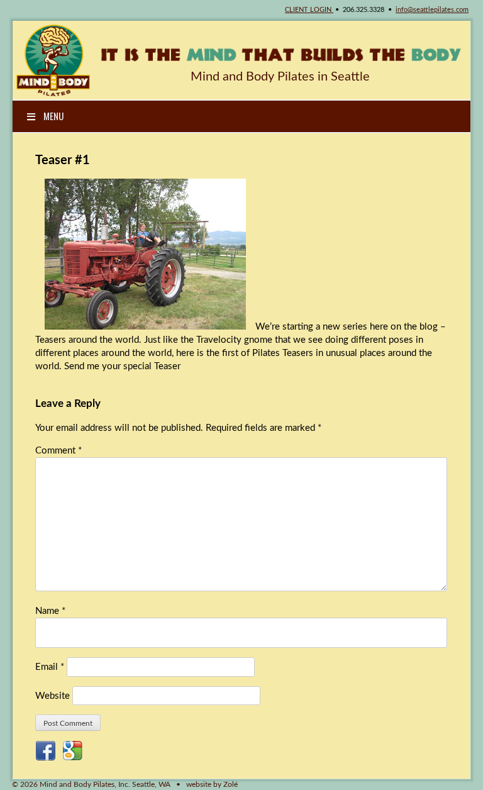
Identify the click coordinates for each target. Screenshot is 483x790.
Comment (58, 450)
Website (52, 696)
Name (50, 611)
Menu (53, 116)
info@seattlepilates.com (432, 10)
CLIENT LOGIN (309, 10)
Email (49, 667)
